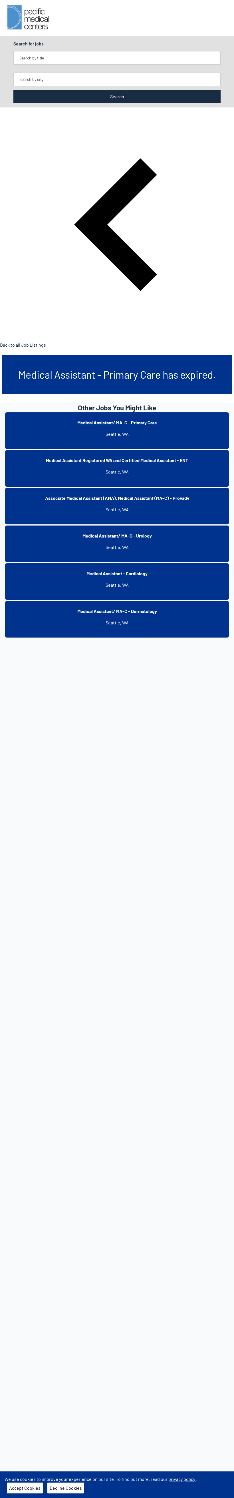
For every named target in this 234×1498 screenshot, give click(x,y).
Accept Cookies (25, 1488)
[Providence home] (28, 18)
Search (117, 96)
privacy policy (182, 1479)
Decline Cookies (66, 1488)
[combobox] (117, 58)
